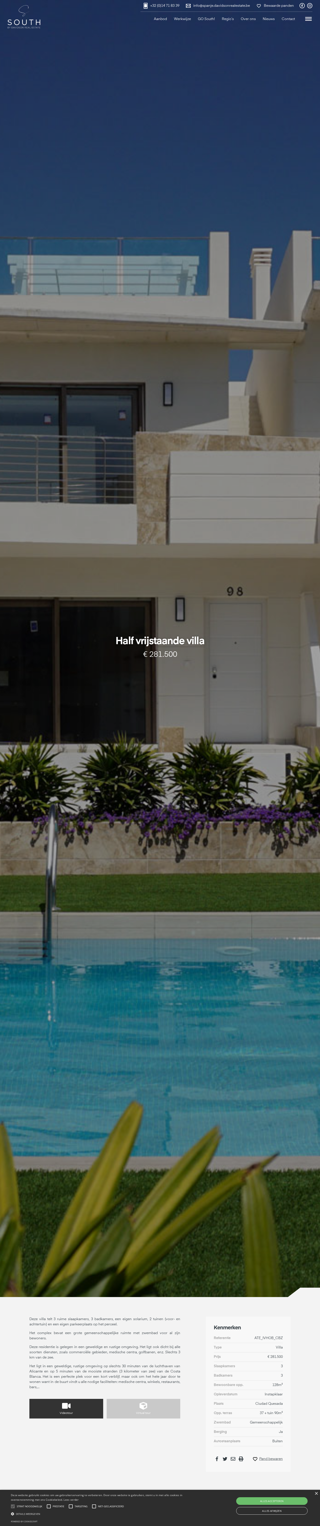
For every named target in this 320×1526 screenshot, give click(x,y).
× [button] (316, 1493)
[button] (308, 19)
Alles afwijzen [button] (271, 1510)
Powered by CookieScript (24, 1521)
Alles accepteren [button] (271, 1501)
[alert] (160, 1508)
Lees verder (71, 1500)
